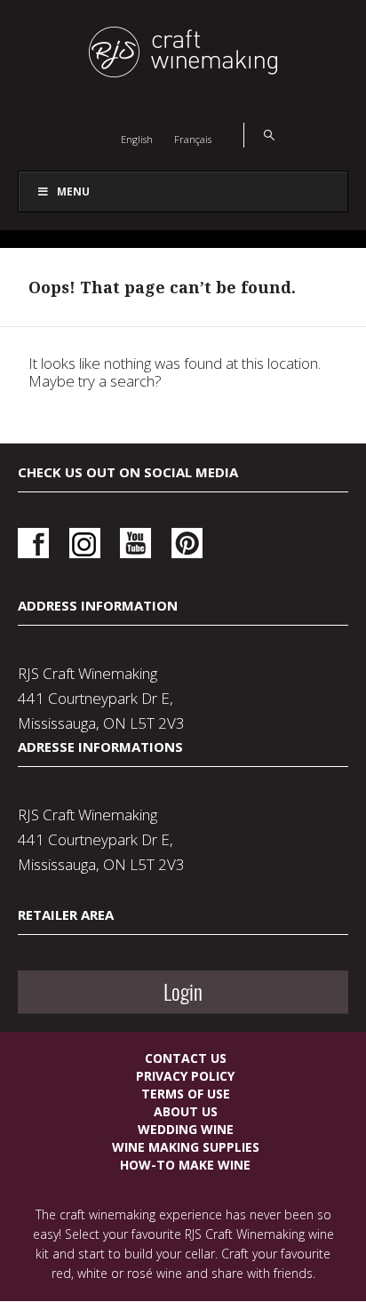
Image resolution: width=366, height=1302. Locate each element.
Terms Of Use (185, 1093)
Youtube (135, 543)
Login (183, 992)
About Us (186, 1111)
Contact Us (186, 1058)
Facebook (33, 543)
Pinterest (187, 543)
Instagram (84, 543)
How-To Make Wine (185, 1164)
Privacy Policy (185, 1075)
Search (258, 135)
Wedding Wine (186, 1129)
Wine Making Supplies (185, 1146)
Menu (73, 191)
